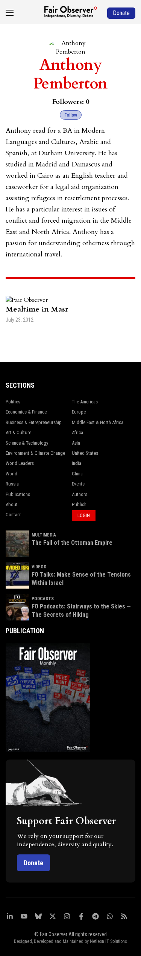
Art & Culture (18, 432)
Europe (79, 412)
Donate (33, 863)
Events (78, 484)
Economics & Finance (26, 412)
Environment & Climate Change (35, 453)
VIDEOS (39, 566)
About (12, 504)
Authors (79, 494)
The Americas (85, 402)
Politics (13, 402)
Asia (76, 443)
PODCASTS (43, 598)
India (76, 463)
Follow (70, 115)
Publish (79, 504)
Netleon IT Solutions (108, 941)
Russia (12, 484)
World (11, 474)
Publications (18, 494)
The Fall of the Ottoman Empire (72, 542)
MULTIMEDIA (44, 535)
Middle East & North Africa (97, 422)
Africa (77, 432)
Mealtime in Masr (37, 309)
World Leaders (20, 463)
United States (85, 453)
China (77, 474)
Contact (13, 514)
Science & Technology (27, 443)
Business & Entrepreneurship (34, 422)
